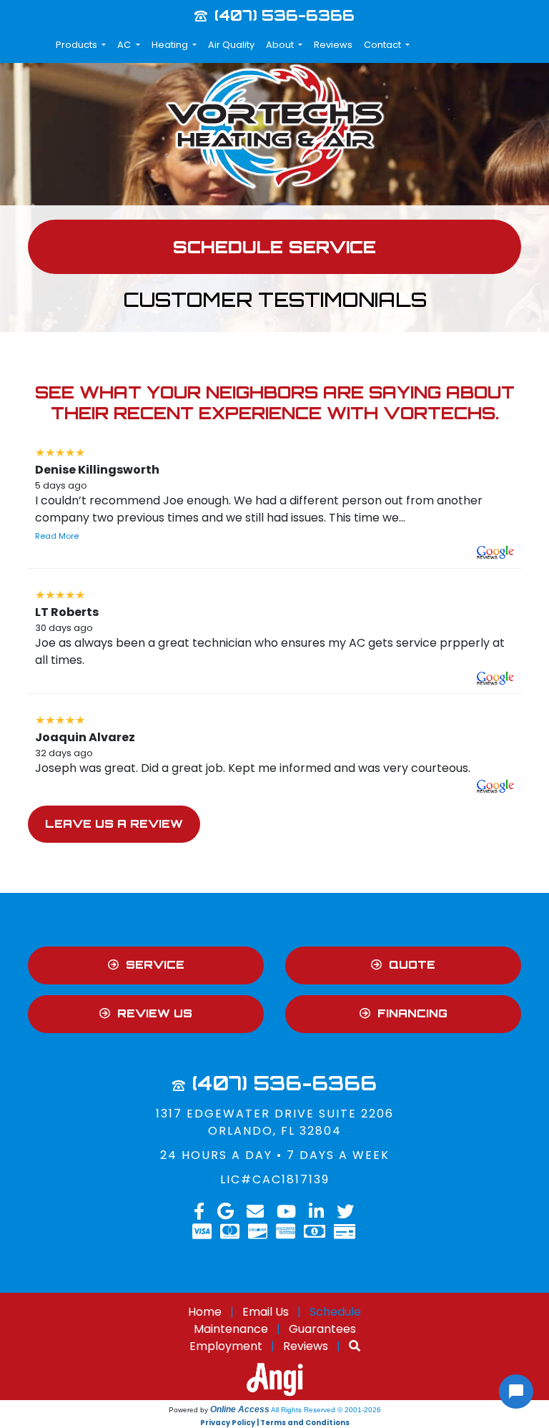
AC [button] (125, 45)
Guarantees (322, 1329)
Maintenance (231, 1329)
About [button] (281, 45)
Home (205, 1312)
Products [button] (77, 45)
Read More (57, 536)
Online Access (239, 1409)
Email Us (265, 1312)
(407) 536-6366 (284, 15)
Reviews (333, 45)
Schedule (335, 1312)
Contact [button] (383, 45)
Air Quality (231, 45)
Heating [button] (171, 45)
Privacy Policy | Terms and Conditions (275, 1422)
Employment (225, 1346)
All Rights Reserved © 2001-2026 (326, 1410)
